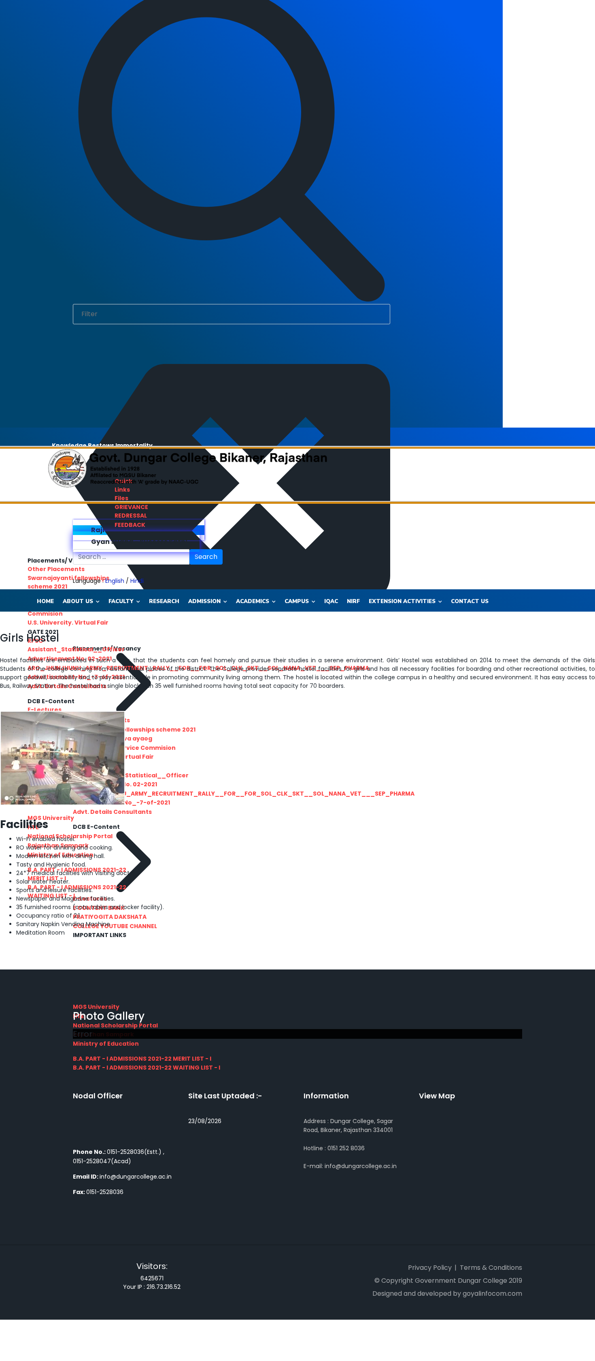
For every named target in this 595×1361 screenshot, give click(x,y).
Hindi (137, 581)
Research (164, 601)
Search (206, 556)
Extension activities (402, 601)
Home (45, 601)
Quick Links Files (123, 489)
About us (78, 601)
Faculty (121, 601)
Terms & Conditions (491, 1267)
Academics (252, 601)
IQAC (331, 601)
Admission (204, 601)
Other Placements (56, 569)
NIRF (353, 601)
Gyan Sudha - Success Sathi (138, 541)
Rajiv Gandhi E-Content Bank (141, 530)
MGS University (96, 1007)
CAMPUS (297, 601)
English (114, 581)
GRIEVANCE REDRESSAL (131, 511)
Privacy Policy (430, 1267)
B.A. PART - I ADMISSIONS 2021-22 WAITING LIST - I (146, 1068)
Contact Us (470, 601)
